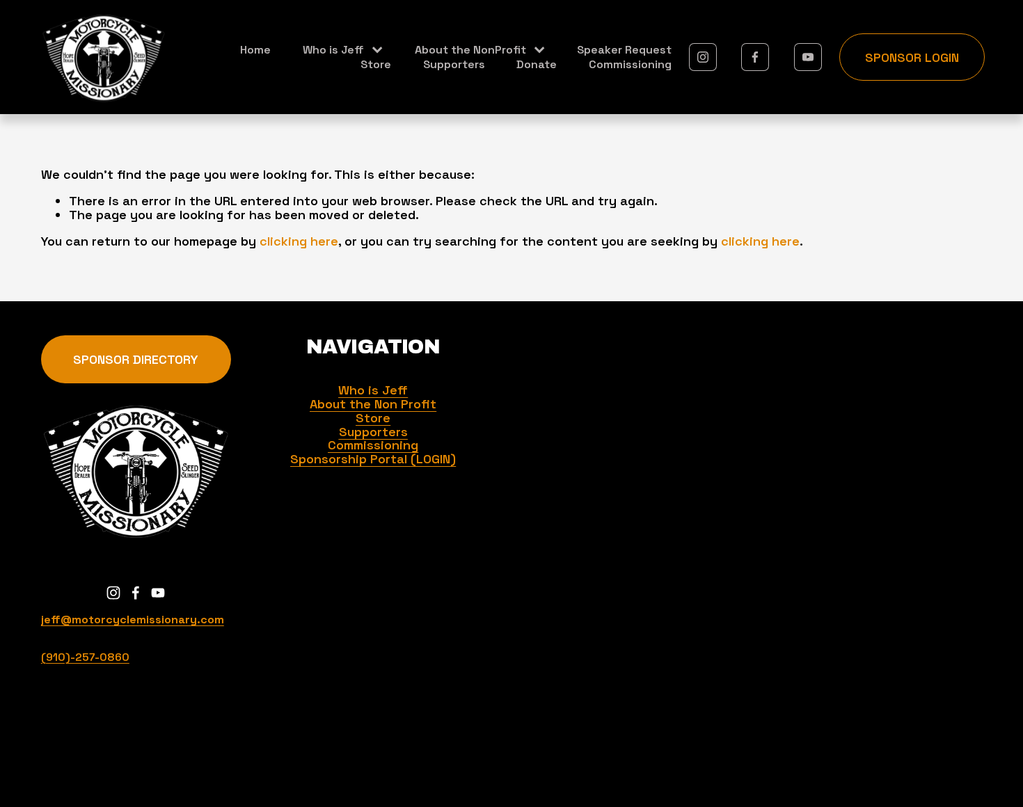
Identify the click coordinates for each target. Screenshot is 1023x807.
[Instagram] (703, 57)
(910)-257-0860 (85, 657)
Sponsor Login (912, 57)
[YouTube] (808, 57)
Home (255, 49)
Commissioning (630, 64)
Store (375, 64)
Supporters (454, 64)
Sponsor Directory (135, 359)
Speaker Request (624, 49)
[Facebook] (755, 57)
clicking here (299, 241)
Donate (536, 64)
